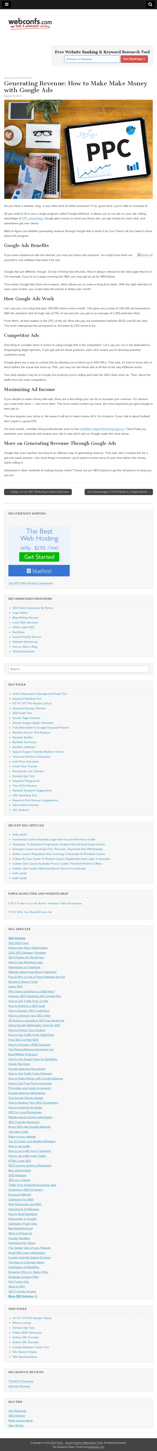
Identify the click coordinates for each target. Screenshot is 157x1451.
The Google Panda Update (25, 1098)
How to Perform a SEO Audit (26, 1006)
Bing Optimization (19, 1170)
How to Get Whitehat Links (25, 962)
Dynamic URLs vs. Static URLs (28, 1272)
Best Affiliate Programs (23, 1054)
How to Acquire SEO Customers (28, 1010)
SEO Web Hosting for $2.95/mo (32, 608)
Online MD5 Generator (27, 1332)
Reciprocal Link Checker (28, 771)
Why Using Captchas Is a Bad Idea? (31, 991)
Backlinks (18, 632)
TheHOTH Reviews (20, 1381)
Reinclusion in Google (22, 1218)
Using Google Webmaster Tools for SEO (34, 1025)
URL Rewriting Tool (24, 795)
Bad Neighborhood (20, 1228)
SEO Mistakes (17, 1175)
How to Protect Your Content (26, 1030)
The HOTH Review (24, 785)
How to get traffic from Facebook (29, 1151)
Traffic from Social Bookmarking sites (32, 1185)
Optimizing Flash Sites (22, 1223)
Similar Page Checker (26, 718)
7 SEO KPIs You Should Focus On (30, 912)
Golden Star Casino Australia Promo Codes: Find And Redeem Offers (57, 863)
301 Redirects (17, 1410)
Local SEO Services (25, 622)
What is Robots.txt (20, 1233)
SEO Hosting (16, 1415)
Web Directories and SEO (24, 1204)
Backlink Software (23, 747)
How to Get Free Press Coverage (30, 1083)
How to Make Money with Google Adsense (35, 1078)
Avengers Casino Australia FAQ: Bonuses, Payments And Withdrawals (57, 849)
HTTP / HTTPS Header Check (31, 703)
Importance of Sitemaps (23, 1209)
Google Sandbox (19, 1238)
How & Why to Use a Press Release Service (36, 976)
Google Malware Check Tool (30, 1347)
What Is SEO (16, 1286)
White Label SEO (23, 627)
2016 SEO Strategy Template (27, 952)
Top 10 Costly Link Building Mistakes (31, 1141)
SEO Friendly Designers (23, 1122)
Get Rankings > (134, 58)
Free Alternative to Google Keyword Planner (40, 727)
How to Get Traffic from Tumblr (28, 1001)
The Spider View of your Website (29, 1247)
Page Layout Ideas (20, 1420)
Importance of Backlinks (23, 1267)
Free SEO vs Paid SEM (23, 1039)
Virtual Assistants (23, 651)
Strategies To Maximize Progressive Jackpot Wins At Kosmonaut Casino (58, 844)
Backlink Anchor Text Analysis (31, 732)
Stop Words (16, 1425)
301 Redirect (20, 810)
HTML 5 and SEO (19, 1160)
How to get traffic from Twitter (27, 1155)
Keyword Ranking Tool (26, 698)
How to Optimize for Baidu (25, 1107)
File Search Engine (24, 1352)
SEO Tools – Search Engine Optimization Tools (77, 1443)
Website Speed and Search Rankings (32, 972)
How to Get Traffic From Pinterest (30, 1073)
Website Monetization (18, 78)
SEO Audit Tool (22, 713)
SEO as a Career (19, 1180)
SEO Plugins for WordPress (26, 957)
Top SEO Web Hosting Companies (30, 583)
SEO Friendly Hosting (22, 1291)
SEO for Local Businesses (25, 1112)
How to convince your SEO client (29, 1015)
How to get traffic (19, 1146)
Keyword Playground (25, 780)
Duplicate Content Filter (23, 1277)
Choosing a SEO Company (25, 1189)
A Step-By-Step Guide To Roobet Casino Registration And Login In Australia (61, 858)
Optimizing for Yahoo (21, 1243)
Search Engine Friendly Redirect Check (37, 751)
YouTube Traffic (18, 1131)
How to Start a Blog (24, 646)
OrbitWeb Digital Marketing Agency (102, 429)
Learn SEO (15, 986)
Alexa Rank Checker (25, 805)
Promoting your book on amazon (29, 1088)
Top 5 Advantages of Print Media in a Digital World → (118, 491)
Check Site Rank (19, 1064)
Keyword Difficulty (19, 1194)
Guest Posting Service (26, 636)
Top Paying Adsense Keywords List (30, 1049)
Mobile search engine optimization (30, 1117)
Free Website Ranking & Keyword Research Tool (102, 52)
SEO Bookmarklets (24, 1356)
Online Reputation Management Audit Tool (39, 693)
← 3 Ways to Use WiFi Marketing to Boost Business (38, 491)
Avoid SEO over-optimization (26, 1252)
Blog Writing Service (25, 617)
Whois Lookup (21, 1322)
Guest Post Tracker (24, 766)
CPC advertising (32, 218)
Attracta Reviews (19, 1386)
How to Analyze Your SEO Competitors (33, 1102)
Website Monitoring (24, 641)
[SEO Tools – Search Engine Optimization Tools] (30, 21)
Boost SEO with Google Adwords (29, 1126)
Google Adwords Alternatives (26, 1068)
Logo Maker (20, 612)
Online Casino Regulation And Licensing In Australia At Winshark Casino (58, 854)
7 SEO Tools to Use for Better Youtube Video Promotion (45, 903)
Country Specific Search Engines (29, 1257)
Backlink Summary (24, 742)
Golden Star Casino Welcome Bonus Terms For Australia (49, 868)
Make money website (22, 1136)
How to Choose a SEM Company (29, 1044)
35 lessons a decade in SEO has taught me (36, 1020)
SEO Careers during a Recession (29, 1165)
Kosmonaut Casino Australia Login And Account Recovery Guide (53, 839)
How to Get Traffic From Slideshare (31, 1034)
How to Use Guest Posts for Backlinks (32, 1059)
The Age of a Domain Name (26, 1262)
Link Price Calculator (25, 761)
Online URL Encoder (25, 1337)
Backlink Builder (22, 737)
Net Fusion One (18, 1281)
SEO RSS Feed (18, 943)
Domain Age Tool (23, 776)
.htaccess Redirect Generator (31, 756)
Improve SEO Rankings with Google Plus (34, 996)
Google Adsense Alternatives (26, 1093)
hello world (19, 834)
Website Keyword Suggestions (32, 790)
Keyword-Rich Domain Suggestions (35, 800)
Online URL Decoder (25, 1342)
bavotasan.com (95, 1447)
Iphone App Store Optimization (28, 947)
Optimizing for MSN (21, 1199)
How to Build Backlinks (22, 1214)
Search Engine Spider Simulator (33, 722)
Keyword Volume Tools (23, 981)
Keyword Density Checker (29, 708)
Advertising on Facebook (24, 967)
